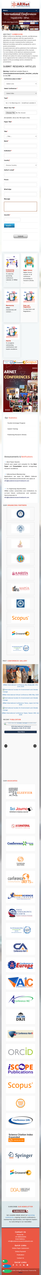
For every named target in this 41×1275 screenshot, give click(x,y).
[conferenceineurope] (20, 964)
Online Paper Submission (20, 1248)
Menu (20, 10)
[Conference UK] (20, 1120)
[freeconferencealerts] (20, 912)
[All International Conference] (20, 982)
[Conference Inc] (20, 999)
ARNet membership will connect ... (11, 310)
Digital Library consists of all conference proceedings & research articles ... (28, 277)
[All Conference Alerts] (20, 1034)
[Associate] (20, 791)
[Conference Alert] (20, 947)
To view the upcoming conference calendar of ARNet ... (11, 278)
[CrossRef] (20, 1172)
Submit (20, 236)
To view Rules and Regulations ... (29, 310)
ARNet (20, 1272)
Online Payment (20, 1251)
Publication (20, 1255)
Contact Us (20, 1258)
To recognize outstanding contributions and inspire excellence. (11, 346)
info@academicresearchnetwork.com (16, 472)
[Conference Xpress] (20, 843)
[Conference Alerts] (20, 878)
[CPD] (20, 930)
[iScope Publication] (20, 1068)
